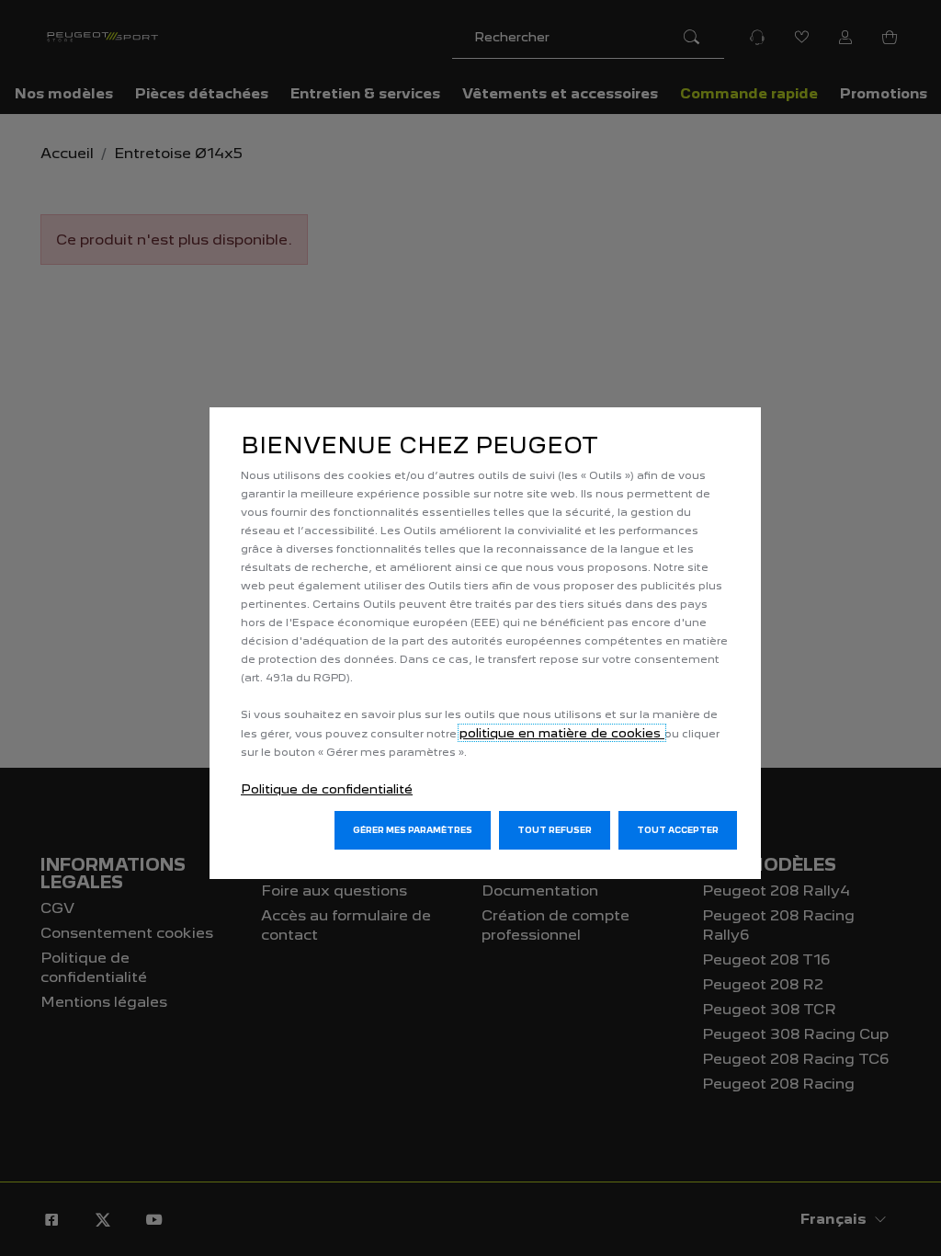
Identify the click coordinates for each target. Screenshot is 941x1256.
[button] (412, 830)
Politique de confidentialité (327, 789)
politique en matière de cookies (561, 732)
